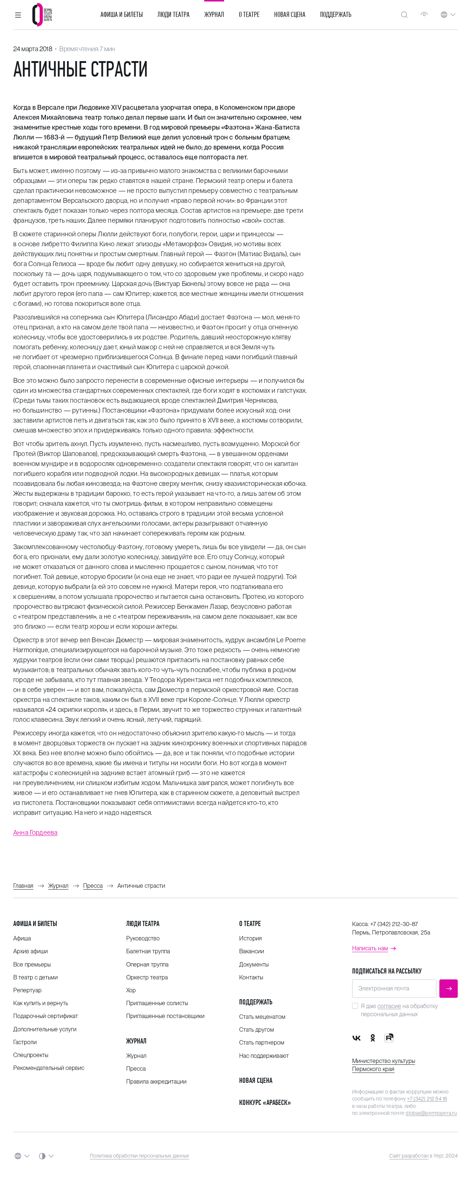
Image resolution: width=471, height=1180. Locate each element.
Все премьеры (32, 964)
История (250, 938)
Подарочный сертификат (45, 1016)
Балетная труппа (148, 951)
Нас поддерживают (264, 1055)
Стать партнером (261, 1042)
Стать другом (256, 1029)
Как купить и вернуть (40, 1003)
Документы (254, 964)
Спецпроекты (30, 1055)
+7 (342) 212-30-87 (394, 924)
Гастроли (25, 1042)
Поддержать (335, 14)
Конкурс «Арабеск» (265, 1102)
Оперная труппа (147, 964)
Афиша (22, 938)
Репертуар (27, 990)
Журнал (214, 14)
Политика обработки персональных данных (139, 1156)
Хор (131, 990)
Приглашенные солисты (157, 1003)
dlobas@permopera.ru (431, 1113)
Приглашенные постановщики (165, 1016)
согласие (389, 1006)
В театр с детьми (35, 977)
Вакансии (251, 951)
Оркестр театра (147, 977)
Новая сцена (289, 14)
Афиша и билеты (121, 14)
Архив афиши (30, 951)
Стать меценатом (262, 1016)
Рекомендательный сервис (48, 1067)
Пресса (136, 1068)
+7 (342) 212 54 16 (427, 1099)
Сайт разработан (409, 1156)
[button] (18, 15)
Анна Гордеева (35, 832)
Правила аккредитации (156, 1081)
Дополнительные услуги (45, 1029)
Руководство (143, 938)
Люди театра (173, 14)
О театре (249, 14)
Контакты (251, 977)
